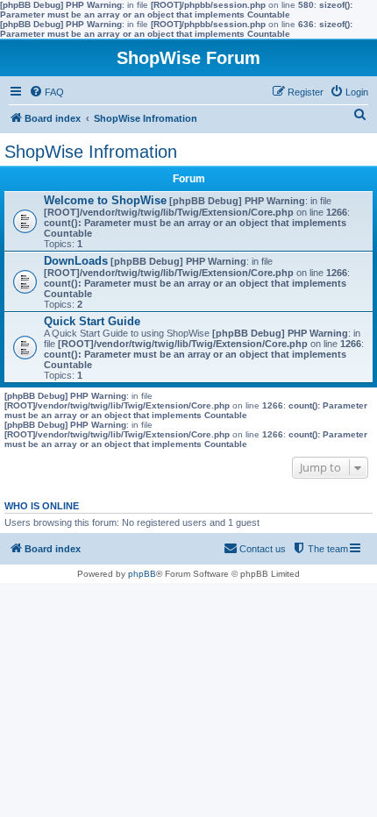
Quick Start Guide (92, 321)
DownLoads (76, 260)
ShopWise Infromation (90, 151)
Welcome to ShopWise (105, 200)
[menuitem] (46, 92)
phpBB (142, 574)
